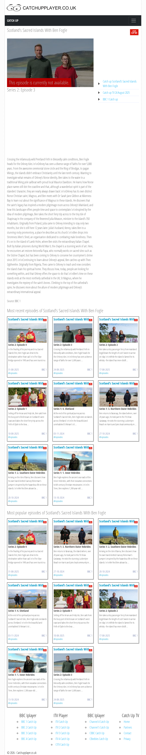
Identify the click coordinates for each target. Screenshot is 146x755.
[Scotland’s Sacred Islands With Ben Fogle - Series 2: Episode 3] (73, 333)
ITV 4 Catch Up (63, 739)
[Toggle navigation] (133, 20)
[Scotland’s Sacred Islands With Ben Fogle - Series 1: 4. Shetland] (73, 397)
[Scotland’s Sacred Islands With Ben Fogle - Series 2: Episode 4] (27, 333)
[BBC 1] (134, 32)
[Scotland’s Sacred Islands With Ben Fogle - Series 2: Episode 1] (27, 397)
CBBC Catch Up (97, 733)
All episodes (12, 373)
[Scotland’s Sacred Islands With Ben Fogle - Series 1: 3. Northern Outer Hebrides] (118, 397)
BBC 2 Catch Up (28, 727)
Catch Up (12, 20)
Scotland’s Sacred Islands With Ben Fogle (37, 30)
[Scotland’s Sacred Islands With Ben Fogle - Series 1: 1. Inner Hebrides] (73, 461)
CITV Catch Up (62, 744)
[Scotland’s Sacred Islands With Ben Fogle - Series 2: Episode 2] (118, 333)
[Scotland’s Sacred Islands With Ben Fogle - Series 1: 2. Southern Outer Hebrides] (27, 461)
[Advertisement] (50, 121)
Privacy (127, 739)
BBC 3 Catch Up (28, 733)
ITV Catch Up (62, 722)
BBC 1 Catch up (110, 99)
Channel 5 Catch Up (99, 727)
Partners (128, 727)
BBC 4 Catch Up (28, 739)
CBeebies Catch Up (99, 739)
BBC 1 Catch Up (28, 722)
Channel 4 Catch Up (99, 722)
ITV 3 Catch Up (63, 733)
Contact (127, 733)
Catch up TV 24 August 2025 (116, 92)
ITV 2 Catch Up (63, 727)
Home (127, 722)
